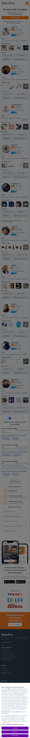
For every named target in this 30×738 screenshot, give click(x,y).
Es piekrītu (15, 728)
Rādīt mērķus (15, 735)
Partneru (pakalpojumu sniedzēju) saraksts (12, 724)
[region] (15, 710)
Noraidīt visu (15, 732)
